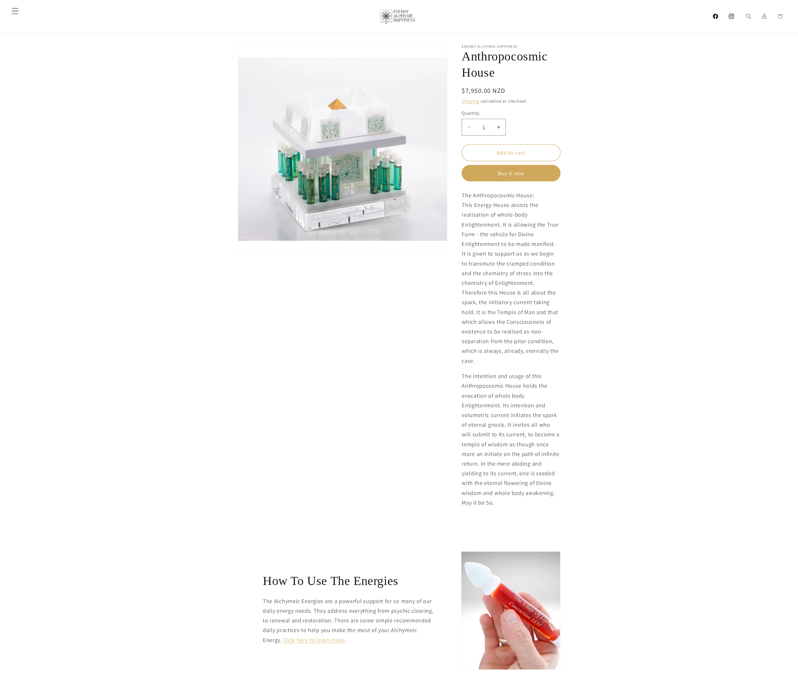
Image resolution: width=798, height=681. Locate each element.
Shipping (470, 101)
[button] (15, 11)
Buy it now (511, 173)
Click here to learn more (314, 640)
